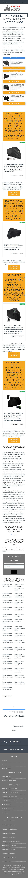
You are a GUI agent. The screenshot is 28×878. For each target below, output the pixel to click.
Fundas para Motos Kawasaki (9, 829)
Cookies (4, 764)
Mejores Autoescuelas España (9, 780)
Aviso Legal (5, 760)
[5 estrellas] (8, 727)
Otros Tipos (5, 813)
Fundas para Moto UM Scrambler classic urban (8, 621)
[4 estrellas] (18, 723)
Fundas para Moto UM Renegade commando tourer (19, 595)
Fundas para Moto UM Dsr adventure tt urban (8, 677)
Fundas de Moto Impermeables (10, 800)
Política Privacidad (6, 769)
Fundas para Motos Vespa (8, 853)
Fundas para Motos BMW (8, 833)
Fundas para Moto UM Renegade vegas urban (8, 642)
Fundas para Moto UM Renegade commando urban (19, 609)
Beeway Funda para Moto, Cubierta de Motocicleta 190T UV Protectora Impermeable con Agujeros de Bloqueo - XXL (13, 246)
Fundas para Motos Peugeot (9, 845)
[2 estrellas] (18, 719)
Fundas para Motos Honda (8, 821)
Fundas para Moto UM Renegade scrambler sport (7, 656)
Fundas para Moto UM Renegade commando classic (7, 595)
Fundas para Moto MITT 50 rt (10, 742)
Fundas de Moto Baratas (8, 805)
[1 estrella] (9, 719)
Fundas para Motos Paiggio (9, 857)
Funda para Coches (7, 776)
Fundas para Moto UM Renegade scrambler (19, 663)
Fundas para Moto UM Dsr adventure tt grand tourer (20, 656)
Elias (14, 707)
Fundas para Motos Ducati (8, 837)
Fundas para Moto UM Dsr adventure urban (7, 628)
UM (11, 696)
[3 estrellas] (9, 723)
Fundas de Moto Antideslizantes (10, 792)
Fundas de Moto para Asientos (9, 796)
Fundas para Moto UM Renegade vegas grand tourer (20, 649)
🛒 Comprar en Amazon (17, 175)
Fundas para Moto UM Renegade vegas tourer (20, 635)
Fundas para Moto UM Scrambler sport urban (20, 628)
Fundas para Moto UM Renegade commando (19, 670)
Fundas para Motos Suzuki (8, 849)
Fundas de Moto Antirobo (8, 809)
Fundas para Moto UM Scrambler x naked (19, 602)
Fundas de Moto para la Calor (9, 788)
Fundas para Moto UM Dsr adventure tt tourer (20, 642)
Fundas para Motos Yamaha (9, 825)
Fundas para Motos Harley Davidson (11, 841)
